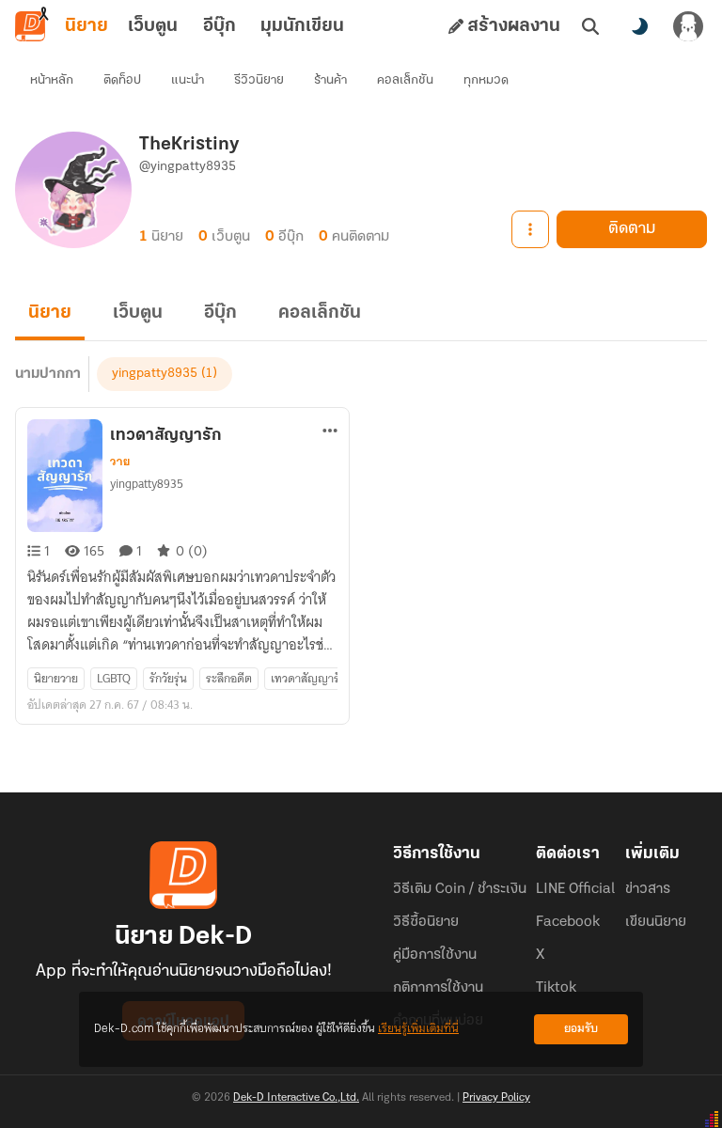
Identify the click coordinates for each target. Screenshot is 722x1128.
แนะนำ (187, 80)
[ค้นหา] (590, 26)
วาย (120, 461)
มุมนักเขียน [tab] (302, 26)
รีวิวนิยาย (259, 80)
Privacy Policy (496, 1098)
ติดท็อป (122, 80)
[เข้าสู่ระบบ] (688, 26)
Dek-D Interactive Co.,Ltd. (296, 1098)
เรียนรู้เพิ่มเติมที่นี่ (418, 1029)
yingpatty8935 (154, 374)
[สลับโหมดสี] (639, 26)
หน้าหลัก (51, 80)
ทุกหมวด (486, 80)
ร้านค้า (330, 80)
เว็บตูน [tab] (153, 26)
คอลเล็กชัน (405, 80)
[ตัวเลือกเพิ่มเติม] (530, 229)
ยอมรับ (581, 1029)
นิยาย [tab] (86, 26)
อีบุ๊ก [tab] (219, 26)
